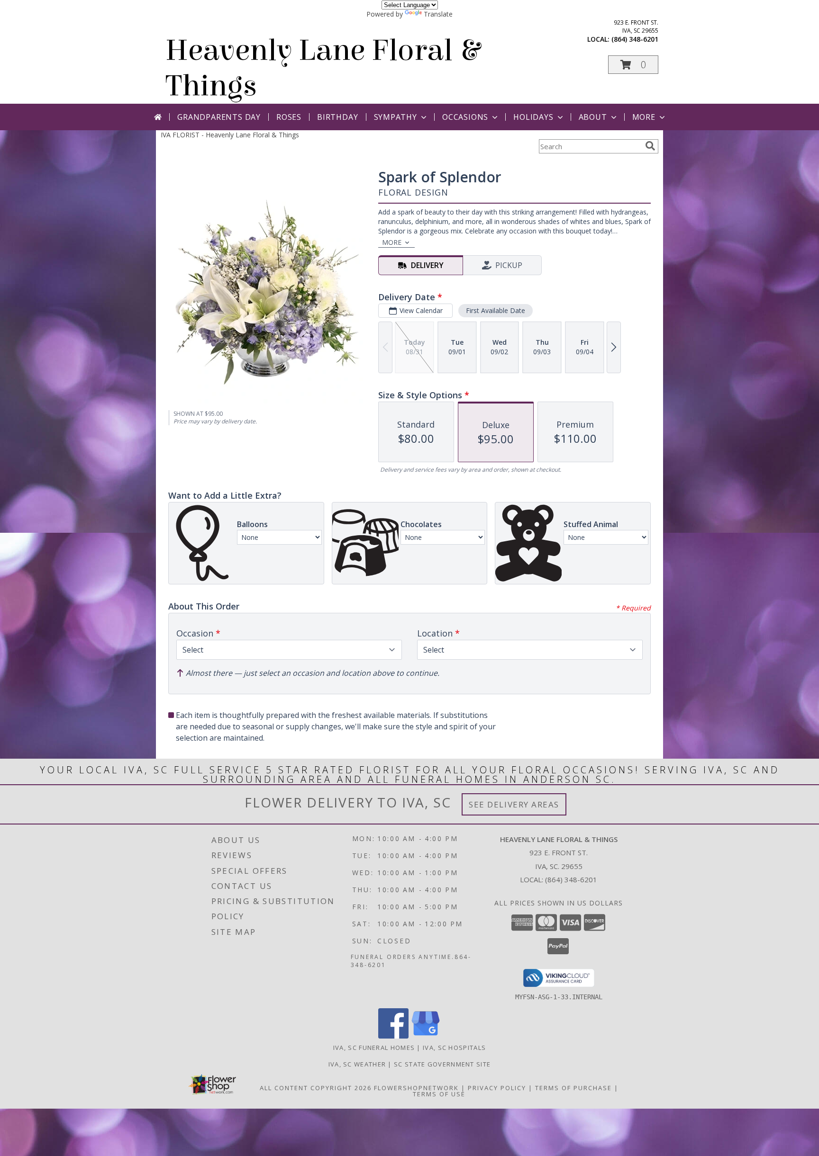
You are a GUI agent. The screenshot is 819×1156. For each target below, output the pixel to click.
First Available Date (495, 310)
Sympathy (395, 117)
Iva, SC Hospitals (454, 1047)
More (643, 117)
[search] (650, 146)
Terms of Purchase (573, 1088)
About (593, 117)
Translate (438, 13)
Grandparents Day (219, 117)
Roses (288, 117)
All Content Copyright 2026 (316, 1088)
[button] (633, 64)
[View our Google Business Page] (425, 1035)
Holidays (533, 117)
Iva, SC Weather (357, 1064)
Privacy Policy (497, 1088)
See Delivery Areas (514, 804)
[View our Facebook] (393, 1035)
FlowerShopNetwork (416, 1088)
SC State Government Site (442, 1064)
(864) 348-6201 (634, 39)
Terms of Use (439, 1094)
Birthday (337, 117)
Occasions (465, 117)
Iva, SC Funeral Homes (374, 1047)
